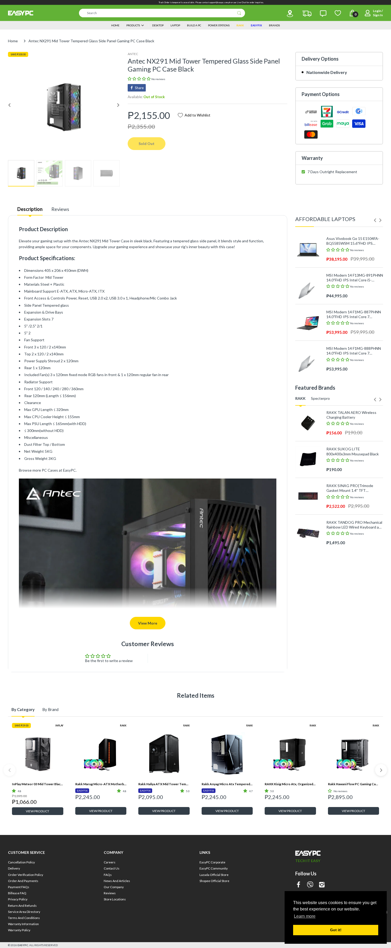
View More (147, 623)
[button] (139, 78)
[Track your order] (306, 13)
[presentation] (375, 220)
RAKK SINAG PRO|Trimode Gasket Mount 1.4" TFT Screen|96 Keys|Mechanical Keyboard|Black (349, 488)
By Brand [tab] (50, 709)
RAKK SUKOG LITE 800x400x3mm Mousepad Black (352, 451)
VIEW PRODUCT (37, 811)
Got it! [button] (336, 930)
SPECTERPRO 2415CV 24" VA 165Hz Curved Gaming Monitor (352, 587)
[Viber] (310, 885)
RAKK (123, 725)
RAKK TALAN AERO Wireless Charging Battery (351, 414)
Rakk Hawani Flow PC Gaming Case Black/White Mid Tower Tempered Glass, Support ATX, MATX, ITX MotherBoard (353, 784)
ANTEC (133, 54)
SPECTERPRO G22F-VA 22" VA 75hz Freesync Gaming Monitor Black (352, 550)
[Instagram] (322, 885)
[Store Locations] (290, 13)
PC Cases (50, 470)
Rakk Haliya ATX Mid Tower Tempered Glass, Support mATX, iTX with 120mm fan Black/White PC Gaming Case (164, 784)
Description (30, 209)
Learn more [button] (304, 916)
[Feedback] (323, 13)
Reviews (60, 209)
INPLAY (59, 725)
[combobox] (162, 13)
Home (13, 41)
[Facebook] (298, 885)
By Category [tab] (23, 709)
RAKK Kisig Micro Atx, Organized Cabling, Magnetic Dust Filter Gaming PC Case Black (290, 784)
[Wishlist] (338, 13)
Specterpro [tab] (320, 398)
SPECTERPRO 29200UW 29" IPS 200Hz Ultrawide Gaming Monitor (354, 623)
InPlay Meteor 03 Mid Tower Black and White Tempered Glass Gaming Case (37, 784)
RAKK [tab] (300, 398)
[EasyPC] (20, 13)
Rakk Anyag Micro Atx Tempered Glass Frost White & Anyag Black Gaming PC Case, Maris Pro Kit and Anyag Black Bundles (227, 784)
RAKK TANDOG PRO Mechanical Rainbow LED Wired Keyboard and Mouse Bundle (354, 525)
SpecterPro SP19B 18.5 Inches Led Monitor (352, 660)
